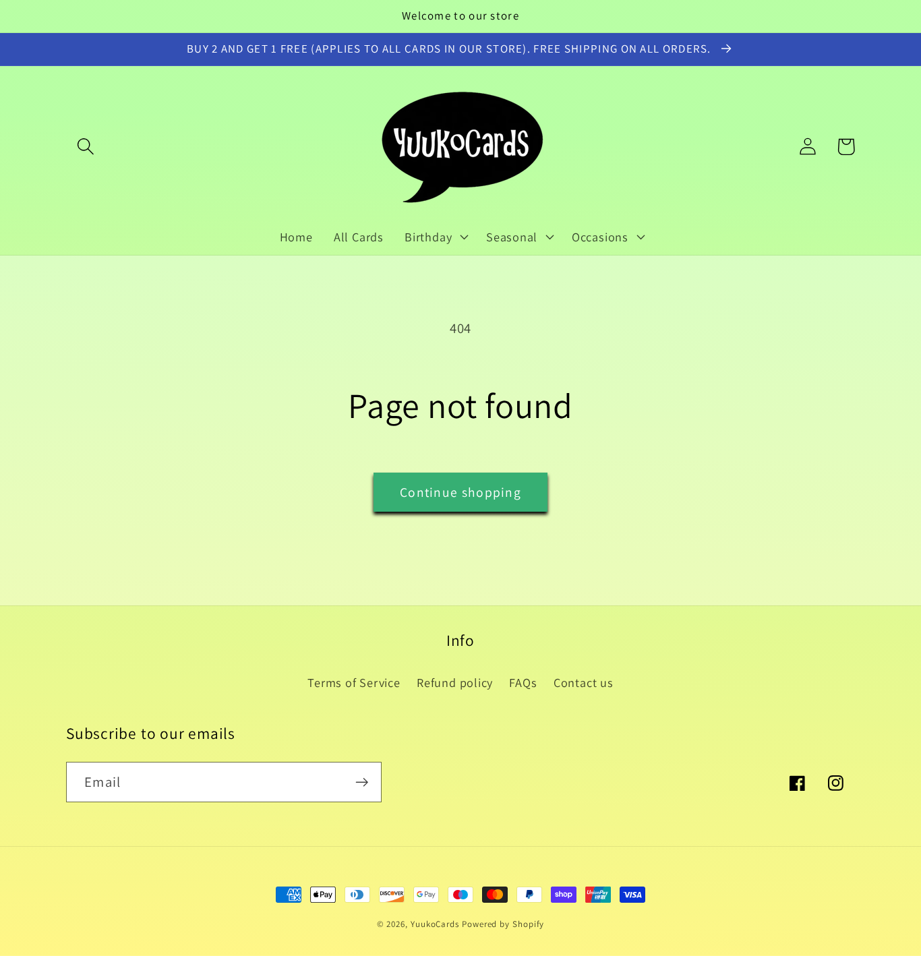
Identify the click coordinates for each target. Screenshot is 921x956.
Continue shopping (460, 492)
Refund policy (455, 682)
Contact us (584, 682)
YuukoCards (435, 924)
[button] (85, 146)
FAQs (523, 682)
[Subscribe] (362, 782)
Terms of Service (353, 682)
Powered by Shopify (503, 924)
